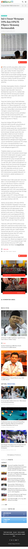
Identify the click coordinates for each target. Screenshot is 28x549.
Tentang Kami (7, 532)
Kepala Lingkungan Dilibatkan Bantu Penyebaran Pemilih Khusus (11, 346)
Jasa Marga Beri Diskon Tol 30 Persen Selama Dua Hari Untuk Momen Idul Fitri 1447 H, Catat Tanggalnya (17, 490)
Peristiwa (4, 15)
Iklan (15, 532)
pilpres (14, 251)
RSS (14, 536)
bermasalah (9, 251)
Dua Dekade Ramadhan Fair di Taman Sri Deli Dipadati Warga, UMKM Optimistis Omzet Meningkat (13, 446)
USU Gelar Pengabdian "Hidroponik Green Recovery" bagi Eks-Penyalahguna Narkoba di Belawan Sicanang (17, 474)
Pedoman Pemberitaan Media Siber (14, 534)
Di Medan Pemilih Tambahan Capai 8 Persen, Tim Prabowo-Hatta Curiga (13, 338)
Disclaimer (21, 532)
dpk (5, 251)
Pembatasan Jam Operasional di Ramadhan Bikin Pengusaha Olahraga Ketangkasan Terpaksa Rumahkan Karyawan (12, 423)
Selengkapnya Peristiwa (13, 455)
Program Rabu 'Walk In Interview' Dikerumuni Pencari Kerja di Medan (13, 401)
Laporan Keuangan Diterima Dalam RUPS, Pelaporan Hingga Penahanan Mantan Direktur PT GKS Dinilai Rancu (17, 480)
